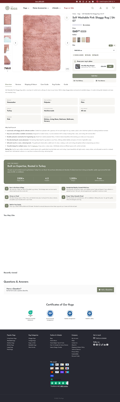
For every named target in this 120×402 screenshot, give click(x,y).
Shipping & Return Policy (78, 347)
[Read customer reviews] (94, 25)
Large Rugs (10, 347)
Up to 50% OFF (39, 1)
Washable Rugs (11, 340)
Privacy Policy (75, 352)
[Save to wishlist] (67, 17)
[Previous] (16, 43)
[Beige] (74, 39)
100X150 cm (78, 50)
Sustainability (75, 354)
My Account (75, 338)
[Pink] (88, 39)
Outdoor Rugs (10, 343)
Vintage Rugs (32, 340)
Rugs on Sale (69, 8)
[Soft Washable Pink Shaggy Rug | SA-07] (12, 241)
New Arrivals (32, 347)
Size (73, 45)
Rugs (25, 8)
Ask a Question (107, 289)
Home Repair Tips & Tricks (57, 343)
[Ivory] (83, 39)
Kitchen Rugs (10, 345)
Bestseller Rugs (32, 345)
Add (110, 66)
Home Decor (53, 340)
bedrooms (35, 146)
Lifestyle (55, 8)
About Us (74, 345)
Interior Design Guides (56, 347)
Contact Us (74, 343)
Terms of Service (76, 349)
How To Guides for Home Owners (59, 345)
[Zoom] (67, 69)
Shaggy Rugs (32, 338)
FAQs (73, 340)
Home (74, 14)
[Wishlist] (107, 8)
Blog (51, 338)
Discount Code (75, 356)
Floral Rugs (10, 349)
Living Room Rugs (11, 338)
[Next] (67, 43)
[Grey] (79, 39)
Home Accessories (40, 8)
